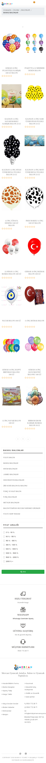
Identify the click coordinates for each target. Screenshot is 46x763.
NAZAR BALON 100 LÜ (11, 320)
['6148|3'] (7, 228)
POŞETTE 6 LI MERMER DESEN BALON (34, 69)
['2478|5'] (11, 278)
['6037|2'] (28, 227)
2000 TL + (9, 561)
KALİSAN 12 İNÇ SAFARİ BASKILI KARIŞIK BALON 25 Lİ (11, 121)
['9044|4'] (32, 74)
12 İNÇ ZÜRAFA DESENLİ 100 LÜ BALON (11, 223)
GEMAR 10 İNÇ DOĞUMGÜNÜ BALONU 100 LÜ (34, 372)
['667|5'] (11, 378)
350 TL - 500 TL (11, 545)
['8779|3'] (7, 178)
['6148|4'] (9, 228)
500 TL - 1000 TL (12, 549)
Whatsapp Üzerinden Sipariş (23, 619)
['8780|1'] (26, 127)
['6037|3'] (30, 227)
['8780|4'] (32, 127)
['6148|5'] (11, 228)
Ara (24, 571)
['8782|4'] (9, 127)
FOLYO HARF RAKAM (11, 514)
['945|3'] (7, 327)
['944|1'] (26, 327)
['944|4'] (32, 327)
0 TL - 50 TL (10, 532)
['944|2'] (28, 327)
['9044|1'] (26, 74)
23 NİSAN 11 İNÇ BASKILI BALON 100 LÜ (11, 272)
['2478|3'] (7, 278)
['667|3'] (7, 378)
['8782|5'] (11, 127)
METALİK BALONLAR (11, 502)
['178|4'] (9, 427)
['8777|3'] (30, 178)
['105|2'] (28, 428)
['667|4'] (9, 378)
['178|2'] (5, 427)
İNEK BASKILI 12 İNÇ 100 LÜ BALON (34, 221)
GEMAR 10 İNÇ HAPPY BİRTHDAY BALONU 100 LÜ (11, 372)
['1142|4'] (32, 278)
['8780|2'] (28, 127)
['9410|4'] (9, 76)
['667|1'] (3, 378)
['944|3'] (30, 327)
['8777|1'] (26, 178)
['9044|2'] (28, 74)
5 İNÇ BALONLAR (10, 497)
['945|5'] (11, 327)
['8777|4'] (32, 178)
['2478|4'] (9, 278)
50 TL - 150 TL (11, 537)
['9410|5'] (11, 76)
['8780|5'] (34, 127)
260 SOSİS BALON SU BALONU (15, 485)
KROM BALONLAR (10, 469)
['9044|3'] (30, 74)
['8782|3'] (7, 127)
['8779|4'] (9, 178)
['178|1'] (3, 427)
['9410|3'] (7, 76)
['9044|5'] (34, 74)
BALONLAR (25, 10)
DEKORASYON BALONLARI (13, 480)
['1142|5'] (34, 278)
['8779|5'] (11, 178)
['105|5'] (34, 428)
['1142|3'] (30, 278)
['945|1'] (3, 327)
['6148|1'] (3, 228)
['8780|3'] (30, 127)
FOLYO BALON (9, 457)
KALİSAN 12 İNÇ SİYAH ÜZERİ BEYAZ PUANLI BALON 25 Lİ (11, 172)
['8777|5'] (34, 178)
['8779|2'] (5, 178)
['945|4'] (9, 327)
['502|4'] (32, 378)
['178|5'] (11, 427)
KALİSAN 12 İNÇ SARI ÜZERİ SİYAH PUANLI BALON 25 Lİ (34, 121)
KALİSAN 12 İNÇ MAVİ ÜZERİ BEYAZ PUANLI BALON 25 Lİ (34, 172)
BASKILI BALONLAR (10, 463)
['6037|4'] (32, 227)
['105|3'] (30, 428)
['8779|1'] (3, 178)
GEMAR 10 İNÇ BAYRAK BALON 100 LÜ (34, 272)
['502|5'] (34, 378)
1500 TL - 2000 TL (12, 557)
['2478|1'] (3, 278)
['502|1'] (26, 378)
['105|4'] (32, 428)
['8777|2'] (28, 178)
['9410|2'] (5, 76)
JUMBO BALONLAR (10, 474)
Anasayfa (7, 10)
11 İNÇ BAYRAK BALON (34, 320)
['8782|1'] (3, 127)
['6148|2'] (5, 228)
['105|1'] (26, 428)
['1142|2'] (28, 278)
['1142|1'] (26, 278)
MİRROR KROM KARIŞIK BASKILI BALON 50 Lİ (34, 423)
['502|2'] (28, 378)
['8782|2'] (5, 127)
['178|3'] (7, 427)
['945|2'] (5, 327)
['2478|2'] (5, 278)
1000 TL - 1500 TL (12, 553)
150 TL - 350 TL (11, 541)
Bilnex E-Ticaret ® (22, 757)
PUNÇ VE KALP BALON (12, 491)
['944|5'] (34, 327)
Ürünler (16, 10)
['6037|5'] (34, 227)
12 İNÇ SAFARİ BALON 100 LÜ (11, 421)
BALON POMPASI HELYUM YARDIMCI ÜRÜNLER (21, 508)
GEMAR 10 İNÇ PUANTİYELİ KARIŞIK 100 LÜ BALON (11, 70)
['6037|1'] (26, 227)
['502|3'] (30, 378)
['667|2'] (5, 378)
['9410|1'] (3, 76)
